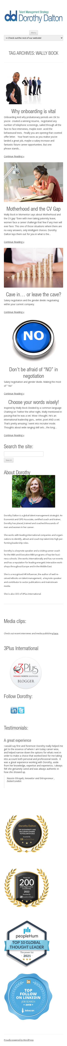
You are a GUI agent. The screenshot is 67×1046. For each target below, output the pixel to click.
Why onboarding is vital (33, 112)
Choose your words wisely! (33, 402)
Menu (33, 32)
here (56, 633)
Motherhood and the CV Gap (34, 209)
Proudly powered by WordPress (19, 1040)
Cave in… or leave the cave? (33, 295)
